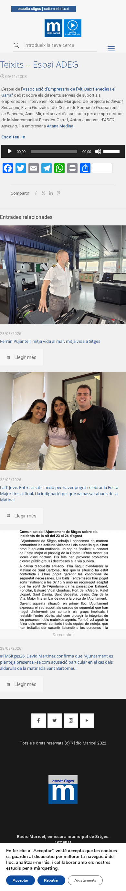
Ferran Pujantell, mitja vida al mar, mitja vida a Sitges (50, 341)
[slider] (112, 151)
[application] (63, 151)
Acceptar (20, 880)
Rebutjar (51, 880)
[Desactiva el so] (98, 151)
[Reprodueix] (9, 151)
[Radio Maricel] (43, 10)
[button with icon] (38, 720)
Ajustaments (85, 880)
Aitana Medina (60, 126)
